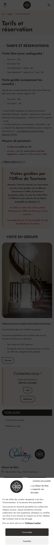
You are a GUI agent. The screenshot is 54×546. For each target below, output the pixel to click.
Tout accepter (27, 532)
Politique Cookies (32, 523)
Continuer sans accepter (42, 481)
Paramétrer (27, 541)
